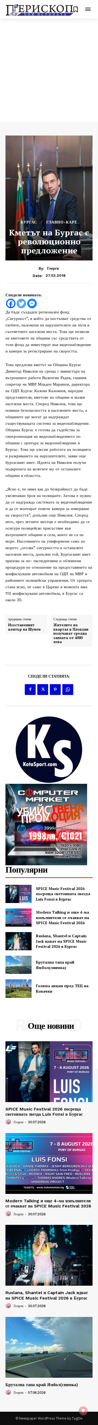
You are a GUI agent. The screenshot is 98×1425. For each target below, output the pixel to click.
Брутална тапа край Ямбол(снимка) (55, 965)
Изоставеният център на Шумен (24, 627)
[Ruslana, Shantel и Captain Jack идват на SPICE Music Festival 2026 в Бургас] (18, 941)
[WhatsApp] (67, 689)
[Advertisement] (49, 70)
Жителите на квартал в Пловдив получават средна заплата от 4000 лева (70, 633)
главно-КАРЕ (61, 222)
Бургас (29, 222)
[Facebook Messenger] (32, 303)
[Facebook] (11, 303)
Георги (53, 268)
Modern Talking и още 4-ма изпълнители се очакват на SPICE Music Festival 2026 (62, 917)
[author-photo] (9, 1122)
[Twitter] (21, 303)
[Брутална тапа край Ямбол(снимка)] (18, 965)
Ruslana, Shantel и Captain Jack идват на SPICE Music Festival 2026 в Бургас (61, 941)
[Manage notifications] (83, 1411)
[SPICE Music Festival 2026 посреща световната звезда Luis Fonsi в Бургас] (18, 894)
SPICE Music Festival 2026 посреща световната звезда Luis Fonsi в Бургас (63, 894)
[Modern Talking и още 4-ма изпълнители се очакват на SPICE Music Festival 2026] (18, 917)
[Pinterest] (55, 689)
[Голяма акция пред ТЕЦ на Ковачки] (18, 988)
